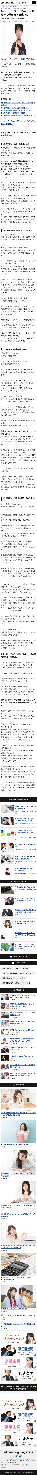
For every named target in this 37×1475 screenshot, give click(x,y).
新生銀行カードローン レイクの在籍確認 (14, 1309)
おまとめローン (7, 968)
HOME (2, 6)
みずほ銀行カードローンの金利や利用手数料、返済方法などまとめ (25, 935)
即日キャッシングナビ (27, 973)
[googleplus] (16, 22)
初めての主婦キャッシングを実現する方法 (14, 1144)
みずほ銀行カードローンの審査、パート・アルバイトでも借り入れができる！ (25, 946)
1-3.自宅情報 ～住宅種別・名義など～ (15, 113)
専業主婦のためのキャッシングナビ (13, 978)
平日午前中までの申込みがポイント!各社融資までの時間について (25, 889)
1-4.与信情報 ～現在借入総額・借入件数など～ (18, 115)
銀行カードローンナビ (11, 6)
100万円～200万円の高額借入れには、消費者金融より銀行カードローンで (25, 912)
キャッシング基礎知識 (9, 973)
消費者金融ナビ (7, 983)
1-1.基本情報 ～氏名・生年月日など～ (15, 108)
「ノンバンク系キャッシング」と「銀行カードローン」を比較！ (25, 832)
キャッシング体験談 (21, 968)
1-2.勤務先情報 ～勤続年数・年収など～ (16, 110)
